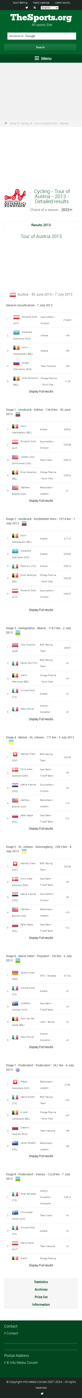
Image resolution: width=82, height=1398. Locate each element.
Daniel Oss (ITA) (29, 662)
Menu (46, 58)
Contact (12, 1333)
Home (13, 123)
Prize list (41, 1297)
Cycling (25, 123)
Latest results (62, 2)
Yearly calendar (41, 2)
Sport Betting (20, 2)
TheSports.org (41, 17)
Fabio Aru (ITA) (28, 566)
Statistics (41, 1282)
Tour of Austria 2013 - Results (51, 123)
